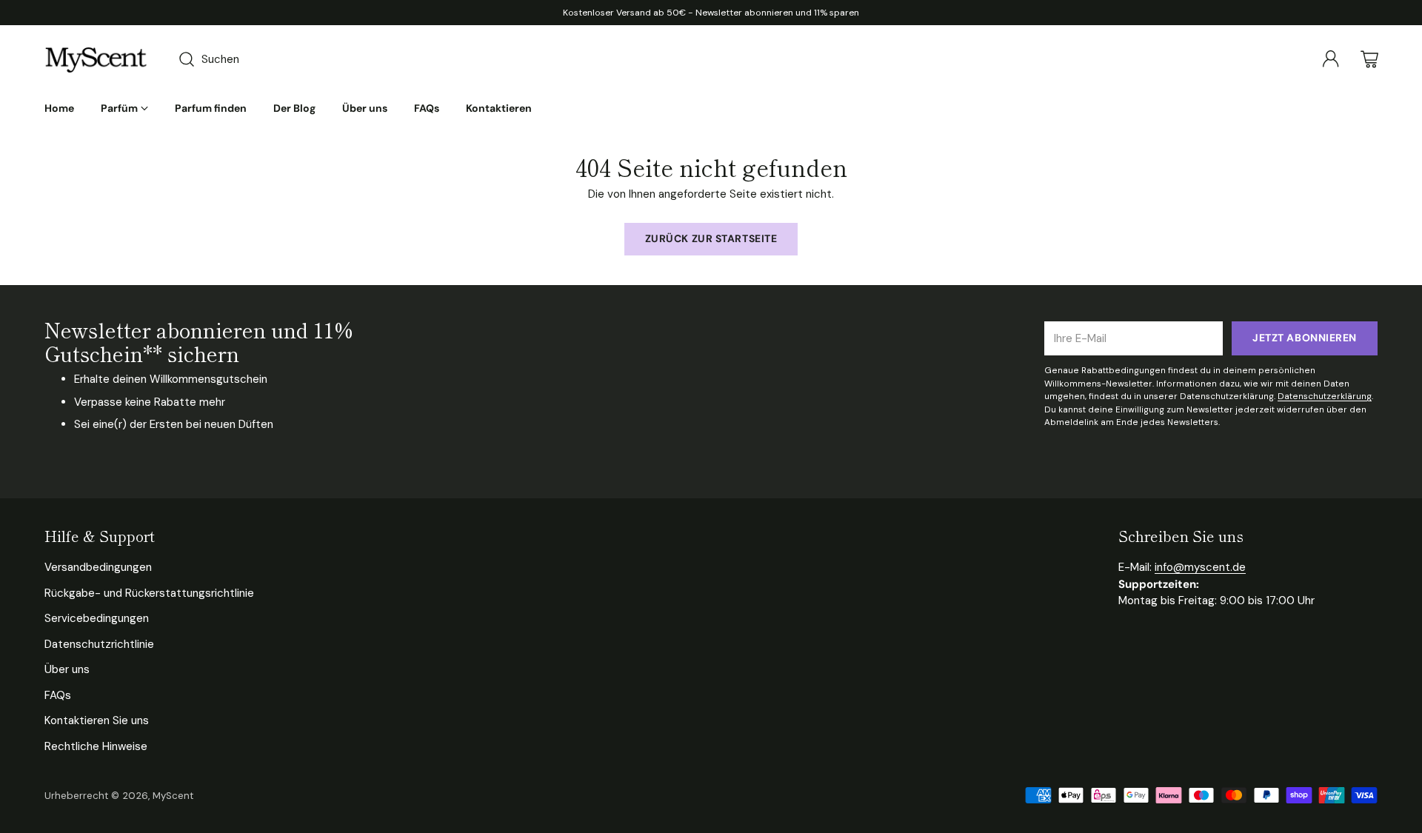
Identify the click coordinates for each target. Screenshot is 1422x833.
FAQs (57, 695)
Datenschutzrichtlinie (99, 644)
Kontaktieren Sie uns (96, 720)
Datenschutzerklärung (1325, 396)
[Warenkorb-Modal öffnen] (1369, 59)
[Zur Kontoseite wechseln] (1331, 59)
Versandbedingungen (98, 567)
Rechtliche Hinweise (95, 746)
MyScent (173, 795)
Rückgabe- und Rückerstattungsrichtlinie (149, 593)
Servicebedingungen (96, 618)
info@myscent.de (1200, 567)
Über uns (67, 669)
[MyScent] (96, 59)
